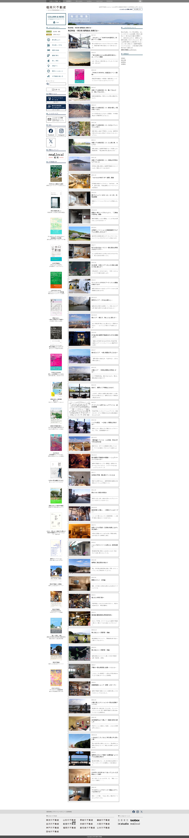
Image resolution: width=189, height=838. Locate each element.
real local (99, 1)
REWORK (110, 1)
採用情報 (131, 7)
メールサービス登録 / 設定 (126, 9)
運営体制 (49, 811)
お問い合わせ (139, 7)
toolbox (89, 1)
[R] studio (79, 1)
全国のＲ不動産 (54, 1)
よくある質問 (114, 7)
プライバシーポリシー (59, 811)
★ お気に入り (137, 9)
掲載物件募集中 (123, 7)
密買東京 (69, 1)
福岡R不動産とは (104, 7)
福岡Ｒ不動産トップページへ (128, 49)
